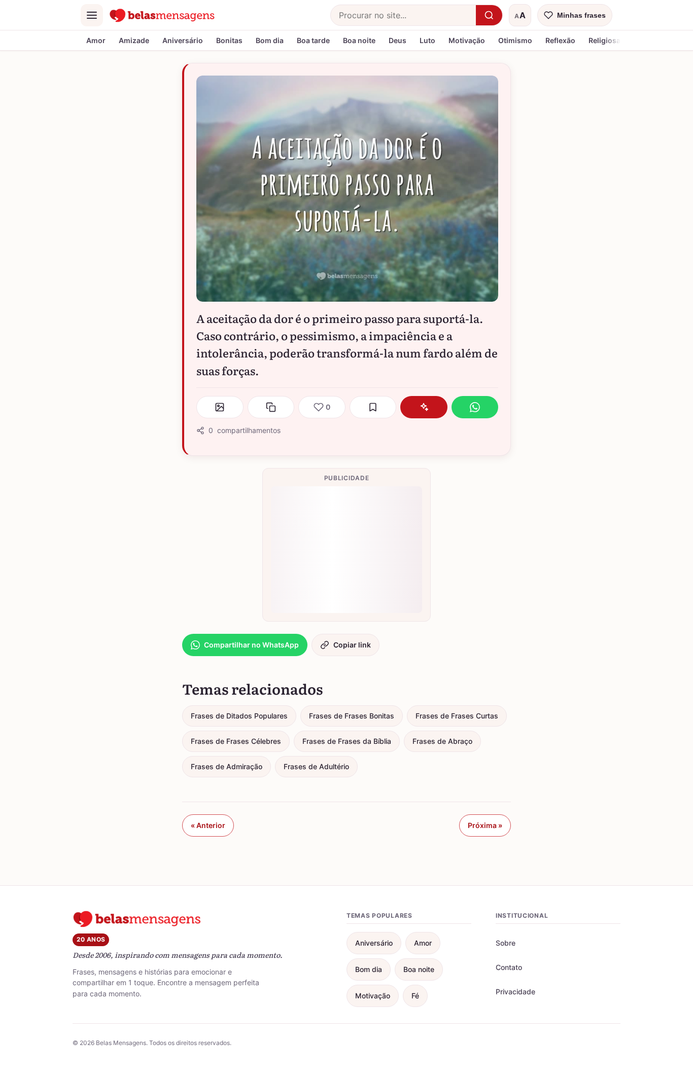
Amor (96, 40)
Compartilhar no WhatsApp (251, 644)
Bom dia (270, 40)
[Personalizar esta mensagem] (423, 407)
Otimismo (515, 40)
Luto (427, 40)
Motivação (466, 40)
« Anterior (208, 825)
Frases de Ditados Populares (239, 715)
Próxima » (485, 825)
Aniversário (182, 40)
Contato (509, 967)
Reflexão (560, 40)
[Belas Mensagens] (162, 15)
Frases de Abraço (442, 741)
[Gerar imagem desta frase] (220, 407)
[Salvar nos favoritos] (373, 407)
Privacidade (515, 991)
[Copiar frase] (271, 407)
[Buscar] (489, 15)
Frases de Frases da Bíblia (346, 741)
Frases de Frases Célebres (236, 741)
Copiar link (352, 644)
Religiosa (604, 40)
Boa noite (359, 40)
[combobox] (403, 15)
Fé (415, 995)
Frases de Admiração (226, 766)
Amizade (134, 40)
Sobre (505, 943)
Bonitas (229, 40)
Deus (397, 40)
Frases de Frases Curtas (456, 715)
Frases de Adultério (316, 766)
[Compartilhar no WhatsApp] (475, 407)
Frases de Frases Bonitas (351, 715)
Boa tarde (313, 40)
